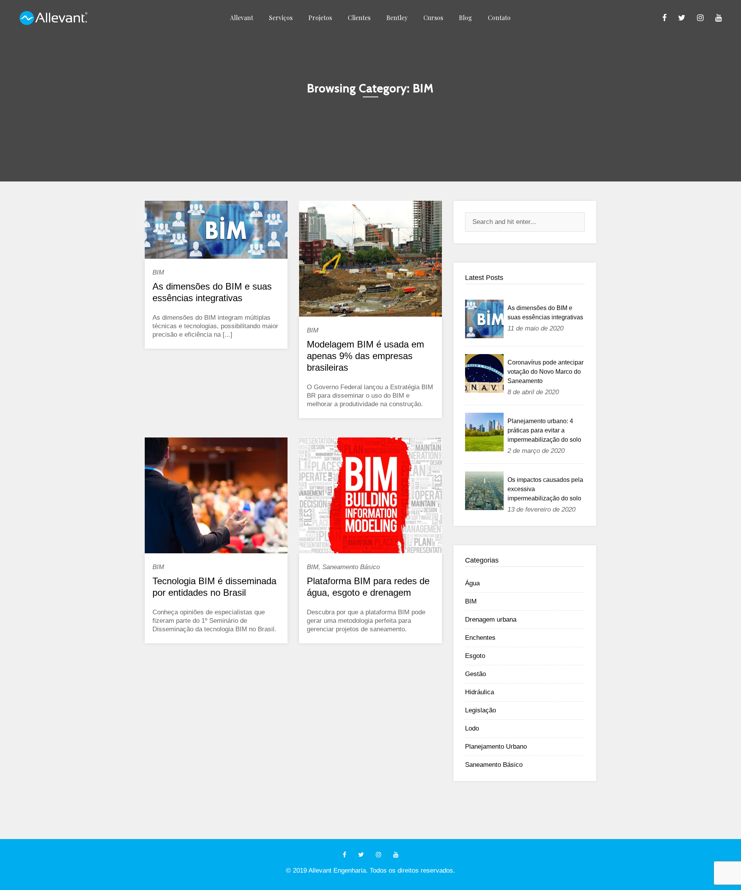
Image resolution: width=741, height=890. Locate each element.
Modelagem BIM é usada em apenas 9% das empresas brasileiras (365, 356)
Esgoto (475, 655)
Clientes (359, 18)
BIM (158, 272)
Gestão (475, 674)
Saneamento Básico (351, 567)
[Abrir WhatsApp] (721, 870)
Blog (465, 18)
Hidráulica (479, 692)
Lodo (472, 728)
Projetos (320, 18)
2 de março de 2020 (536, 450)
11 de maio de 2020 (535, 328)
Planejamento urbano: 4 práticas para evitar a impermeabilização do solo (544, 430)
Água (472, 583)
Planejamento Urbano (496, 746)
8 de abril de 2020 (533, 392)
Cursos (433, 18)
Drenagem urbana (490, 619)
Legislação (480, 710)
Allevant (241, 18)
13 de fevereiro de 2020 (541, 509)
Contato (499, 18)
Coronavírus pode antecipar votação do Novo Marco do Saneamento (546, 371)
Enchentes (480, 637)
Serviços (281, 18)
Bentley (397, 18)
